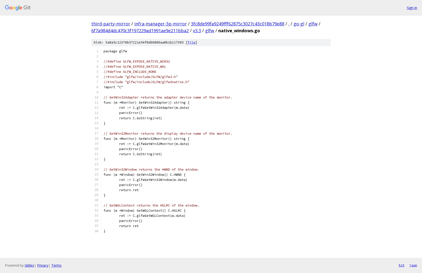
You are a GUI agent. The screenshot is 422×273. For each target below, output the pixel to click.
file (191, 42)
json (413, 265)
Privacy (42, 265)
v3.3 (197, 30)
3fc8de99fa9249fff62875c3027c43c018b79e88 (237, 24)
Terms (56, 265)
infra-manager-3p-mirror (160, 24)
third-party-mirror (110, 24)
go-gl (299, 24)
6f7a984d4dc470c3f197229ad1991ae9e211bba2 (140, 30)
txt (401, 265)
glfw (312, 24)
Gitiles (29, 265)
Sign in (412, 7)
